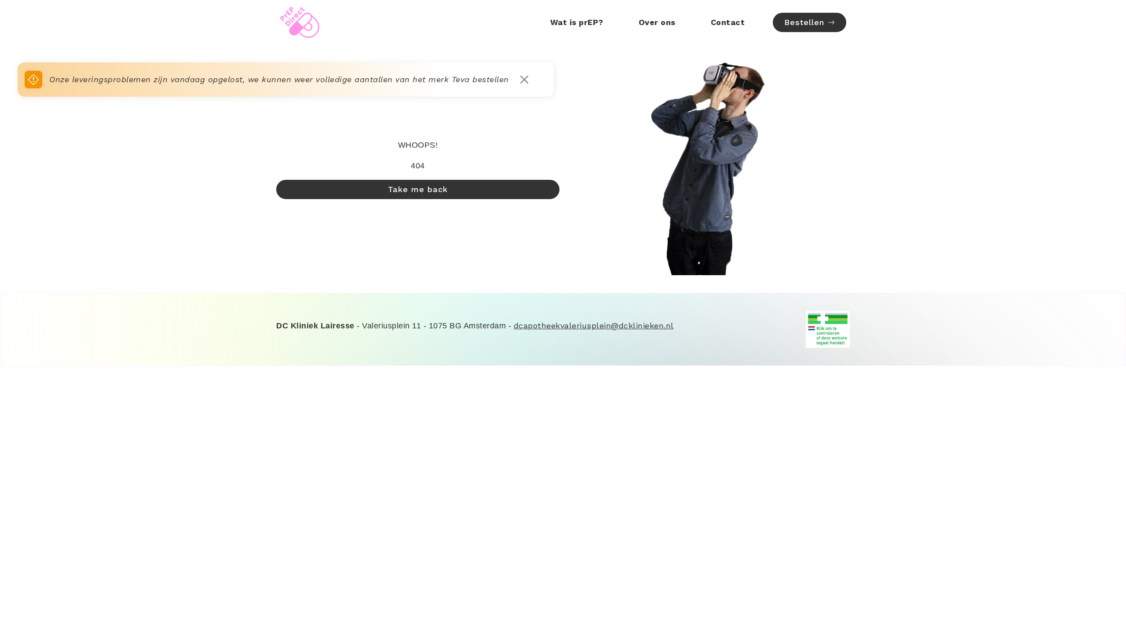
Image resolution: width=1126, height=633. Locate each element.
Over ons (657, 22)
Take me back (418, 189)
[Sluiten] (524, 79)
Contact (728, 22)
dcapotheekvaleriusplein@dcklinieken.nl (594, 325)
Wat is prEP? (576, 22)
